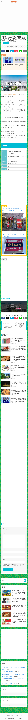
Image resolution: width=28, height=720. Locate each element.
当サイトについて (18, 715)
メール (4, 554)
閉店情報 (7, 43)
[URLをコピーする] (25, 51)
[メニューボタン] (1, 1)
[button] (3, 51)
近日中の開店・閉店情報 (7, 671)
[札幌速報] (14, 1)
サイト (4, 559)
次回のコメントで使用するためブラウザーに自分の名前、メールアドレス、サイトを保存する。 (14, 565)
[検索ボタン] (26, 1)
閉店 (3, 43)
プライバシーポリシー (10, 715)
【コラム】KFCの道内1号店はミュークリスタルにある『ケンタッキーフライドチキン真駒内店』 (14, 210)
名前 (4, 550)
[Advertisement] (14, 18)
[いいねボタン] (3, 259)
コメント (5, 533)
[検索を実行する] (25, 580)
